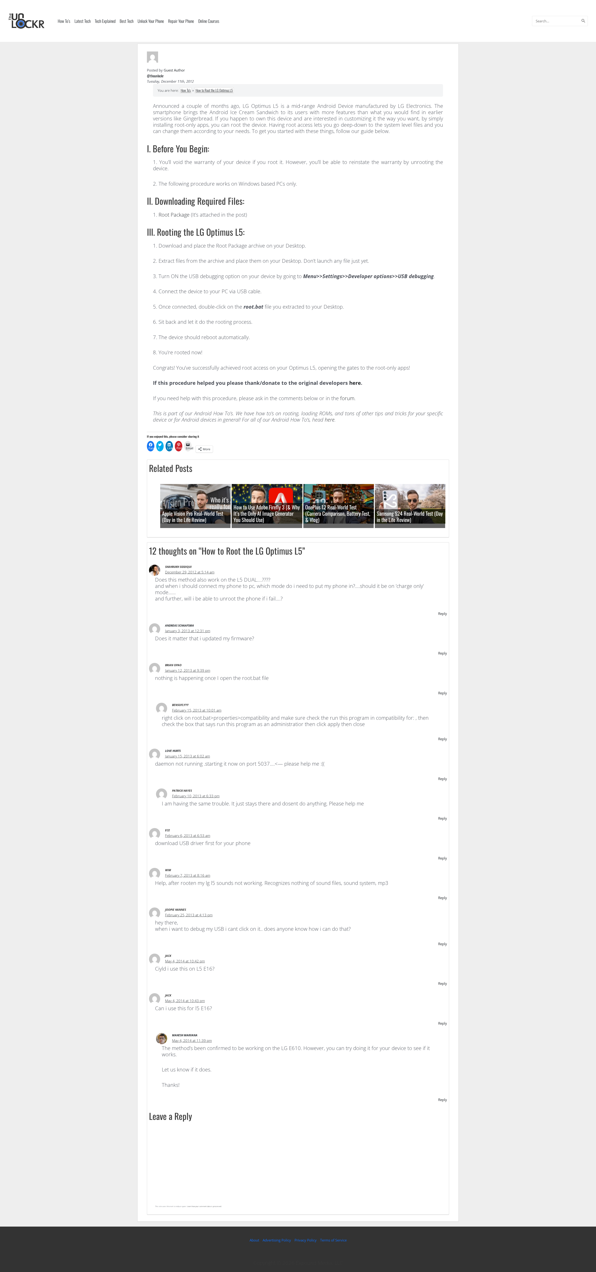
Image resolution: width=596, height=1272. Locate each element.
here (355, 382)
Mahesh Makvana (184, 1035)
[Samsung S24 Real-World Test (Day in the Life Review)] (410, 503)
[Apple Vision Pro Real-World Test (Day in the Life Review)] (195, 503)
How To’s (64, 21)
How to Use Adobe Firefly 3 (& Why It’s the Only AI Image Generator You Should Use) (267, 513)
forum (347, 398)
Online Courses (208, 21)
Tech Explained (105, 21)
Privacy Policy (306, 1240)
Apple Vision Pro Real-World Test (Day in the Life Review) (192, 516)
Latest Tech (82, 21)
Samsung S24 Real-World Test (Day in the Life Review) (410, 516)
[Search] (583, 21)
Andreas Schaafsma (179, 625)
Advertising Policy (277, 1240)
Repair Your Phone (181, 21)
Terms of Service (333, 1240)
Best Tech (126, 21)
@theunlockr (155, 75)
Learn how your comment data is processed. (204, 1206)
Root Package (174, 214)
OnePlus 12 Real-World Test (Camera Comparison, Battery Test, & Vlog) (337, 513)
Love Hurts (173, 751)
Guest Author (174, 70)
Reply (442, 613)
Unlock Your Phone (151, 21)
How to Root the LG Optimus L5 (214, 90)
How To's (186, 90)
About (254, 1240)
